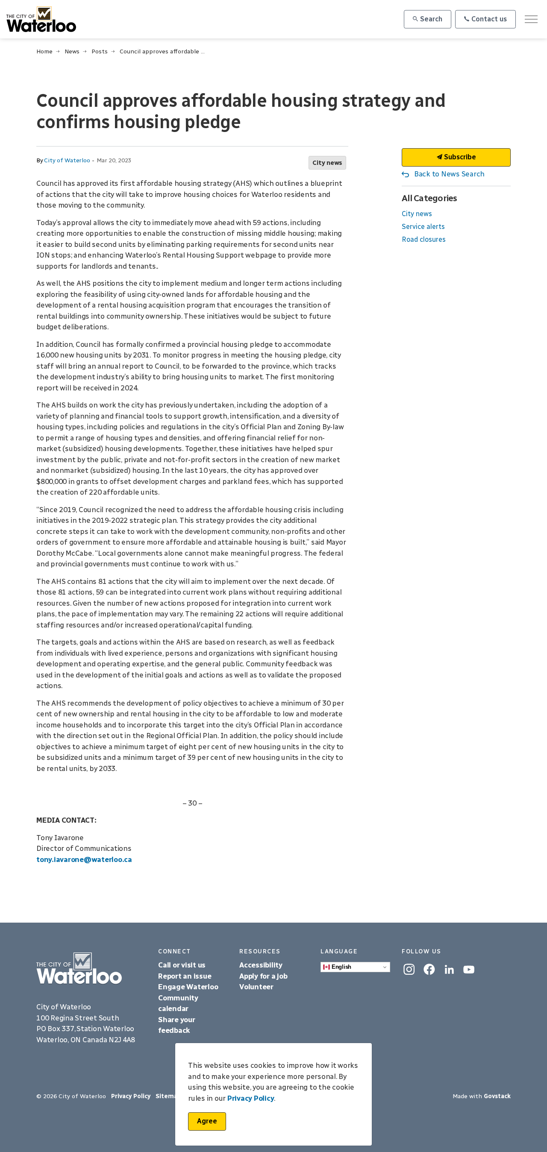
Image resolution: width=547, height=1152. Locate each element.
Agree (207, 1121)
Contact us (489, 19)
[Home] (90, 969)
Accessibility (261, 965)
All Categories (429, 198)
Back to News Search (449, 174)
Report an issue (184, 976)
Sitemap (168, 1096)
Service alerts (423, 227)
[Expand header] (531, 19)
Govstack (497, 1096)
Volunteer (256, 986)
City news (327, 163)
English (340, 967)
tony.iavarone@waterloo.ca (84, 859)
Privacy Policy (130, 1096)
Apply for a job (263, 976)
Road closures (424, 239)
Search (431, 19)
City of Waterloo (67, 160)
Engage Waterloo (188, 986)
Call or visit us (182, 965)
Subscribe (459, 157)
